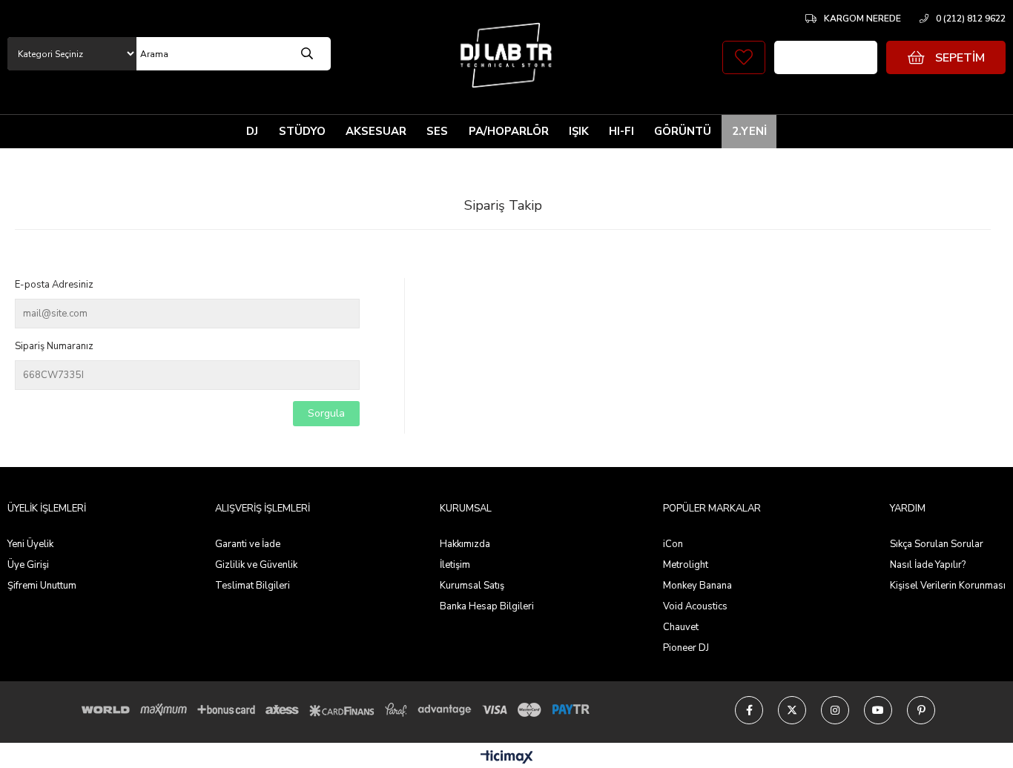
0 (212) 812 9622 (971, 18)
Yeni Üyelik (30, 544)
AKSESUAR (376, 131)
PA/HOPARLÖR (509, 131)
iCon (673, 544)
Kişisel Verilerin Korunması (948, 585)
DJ (252, 131)
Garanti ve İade (247, 544)
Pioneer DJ (686, 648)
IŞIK (579, 131)
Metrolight (685, 565)
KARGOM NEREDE (862, 18)
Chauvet (681, 627)
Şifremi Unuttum (41, 585)
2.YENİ (749, 131)
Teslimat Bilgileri (252, 585)
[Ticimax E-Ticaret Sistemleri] (507, 758)
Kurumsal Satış (472, 585)
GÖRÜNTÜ (682, 131)
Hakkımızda (465, 544)
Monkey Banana (697, 585)
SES (437, 131)
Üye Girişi (28, 565)
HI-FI (621, 131)
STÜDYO (302, 131)
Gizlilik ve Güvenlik (256, 565)
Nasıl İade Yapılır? (928, 565)
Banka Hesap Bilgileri (487, 606)
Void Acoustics (695, 606)
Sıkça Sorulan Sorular (936, 544)
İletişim (455, 565)
